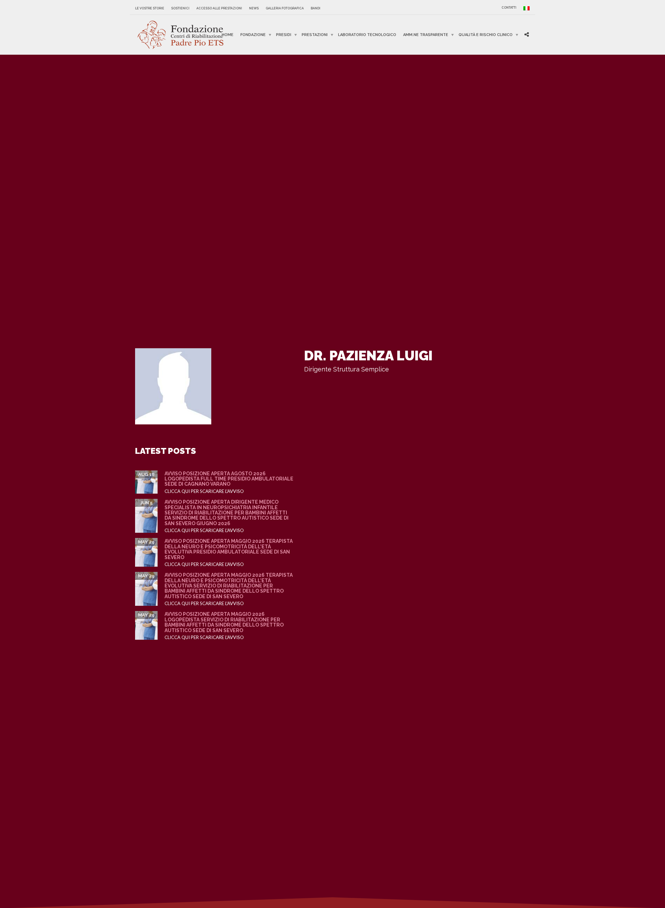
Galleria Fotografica (285, 8)
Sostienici (180, 8)
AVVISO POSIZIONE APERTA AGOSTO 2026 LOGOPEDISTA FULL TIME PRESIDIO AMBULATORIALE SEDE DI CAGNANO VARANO (229, 479)
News (254, 8)
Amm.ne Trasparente (425, 35)
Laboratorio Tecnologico (367, 35)
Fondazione (253, 35)
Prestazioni (315, 35)
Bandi (315, 8)
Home (227, 35)
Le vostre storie (149, 8)
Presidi (283, 35)
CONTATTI (509, 7)
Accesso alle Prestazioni (219, 8)
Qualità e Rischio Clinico (486, 35)
